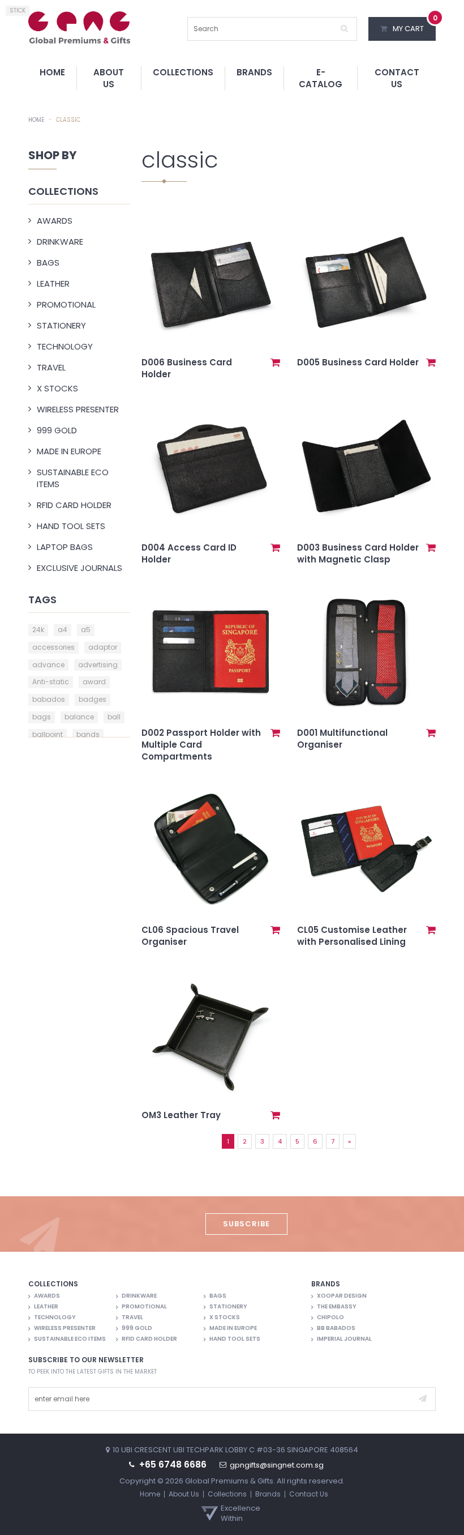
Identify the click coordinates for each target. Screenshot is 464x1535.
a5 (86, 629)
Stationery (61, 325)
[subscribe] (422, 1399)
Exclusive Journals (79, 568)
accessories (53, 647)
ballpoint (47, 734)
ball (114, 717)
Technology (65, 346)
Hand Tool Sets (71, 526)
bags (41, 717)
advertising (98, 665)
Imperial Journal (344, 1339)
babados (48, 699)
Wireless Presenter (78, 409)
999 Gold (57, 430)
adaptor (102, 647)
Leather (53, 283)
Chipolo (330, 1317)
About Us (108, 78)
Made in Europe (69, 451)
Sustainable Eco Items (73, 478)
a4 (62, 629)
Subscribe (246, 1223)
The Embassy (336, 1307)
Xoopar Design (342, 1296)
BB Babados (336, 1328)
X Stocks (57, 388)
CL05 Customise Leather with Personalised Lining (352, 936)
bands (88, 734)
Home (52, 72)
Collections (183, 72)
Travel (51, 367)
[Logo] (79, 27)
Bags (48, 262)
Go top (449, 1519)
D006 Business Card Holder (186, 368)
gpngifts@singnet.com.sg (277, 1465)
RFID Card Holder (74, 505)
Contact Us (397, 78)
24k (38, 629)
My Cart (414, 25)
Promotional (66, 304)
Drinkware (60, 242)
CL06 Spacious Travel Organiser (190, 936)
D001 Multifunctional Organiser (342, 739)
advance (48, 665)
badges (92, 699)
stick (17, 10)
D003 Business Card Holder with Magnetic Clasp (358, 553)
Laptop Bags (65, 547)
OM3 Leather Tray (181, 1115)
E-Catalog (320, 78)
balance (79, 717)
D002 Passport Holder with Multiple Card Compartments (201, 744)
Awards (54, 221)
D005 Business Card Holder (358, 362)
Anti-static (50, 682)
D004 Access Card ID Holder (189, 553)
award (94, 682)
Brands (254, 72)
